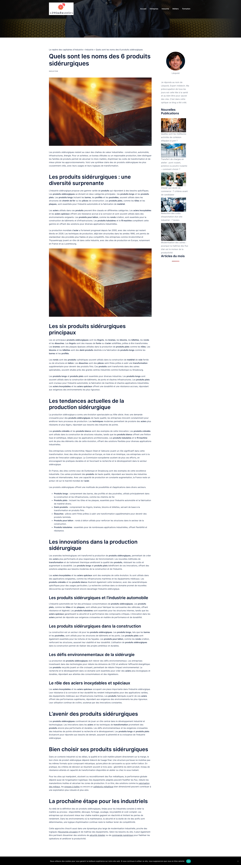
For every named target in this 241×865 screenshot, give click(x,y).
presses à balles (72, 786)
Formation (186, 9)
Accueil (143, 9)
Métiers (175, 9)
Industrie (165, 9)
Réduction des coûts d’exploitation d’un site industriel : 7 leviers (171, 216)
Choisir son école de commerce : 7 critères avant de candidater (174, 191)
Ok (188, 861)
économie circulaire (68, 832)
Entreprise (154, 9)
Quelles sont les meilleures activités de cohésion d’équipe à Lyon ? (173, 137)
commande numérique (122, 835)
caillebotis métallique (103, 786)
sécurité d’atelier (97, 835)
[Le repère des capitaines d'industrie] (61, 8)
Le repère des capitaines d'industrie (66, 49)
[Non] (238, 861)
